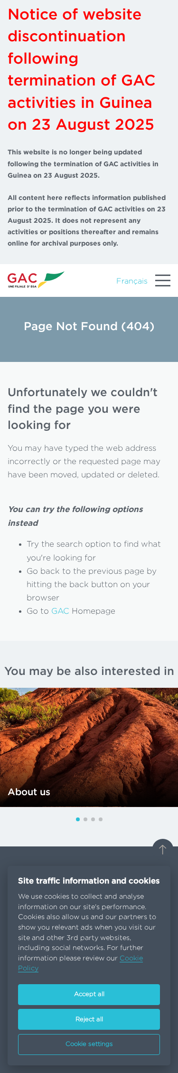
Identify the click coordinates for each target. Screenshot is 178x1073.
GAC (60, 611)
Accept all (89, 994)
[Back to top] (163, 851)
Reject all (89, 1019)
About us (29, 792)
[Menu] (162, 280)
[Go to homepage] (36, 279)
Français (132, 281)
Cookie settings (89, 1044)
